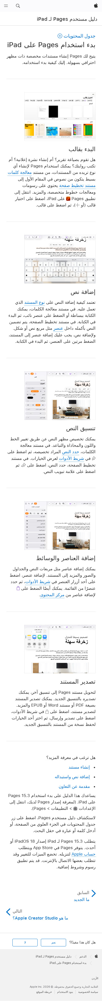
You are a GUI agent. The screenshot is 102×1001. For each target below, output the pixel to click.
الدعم (82, 956)
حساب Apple (84, 854)
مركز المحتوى (52, 594)
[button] (18, 6)
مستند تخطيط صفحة (77, 185)
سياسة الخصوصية (88, 992)
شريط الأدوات (71, 458)
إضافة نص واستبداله (72, 776)
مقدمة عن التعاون (74, 786)
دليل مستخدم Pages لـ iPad (67, 19)
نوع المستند (34, 302)
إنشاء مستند (79, 767)
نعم (53, 942)
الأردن (95, 978)
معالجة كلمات (20, 172)
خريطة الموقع (44, 992)
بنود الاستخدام (65, 992)
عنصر (58, 328)
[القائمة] (6, 6)
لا (25, 942)
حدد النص (70, 451)
